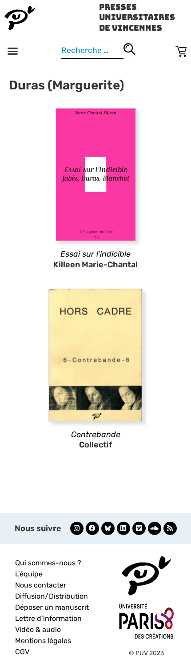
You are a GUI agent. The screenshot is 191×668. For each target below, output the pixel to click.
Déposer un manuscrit (52, 607)
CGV (22, 652)
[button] (12, 51)
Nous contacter (40, 585)
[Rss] (170, 528)
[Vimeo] (139, 528)
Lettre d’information (48, 618)
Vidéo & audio (38, 629)
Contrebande (95, 434)
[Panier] (181, 49)
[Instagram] (77, 528)
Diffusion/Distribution (51, 596)
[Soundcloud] (154, 528)
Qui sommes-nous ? (48, 563)
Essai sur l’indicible (95, 254)
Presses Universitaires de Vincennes (137, 17)
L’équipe (29, 574)
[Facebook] (92, 528)
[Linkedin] (123, 528)
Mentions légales (43, 640)
